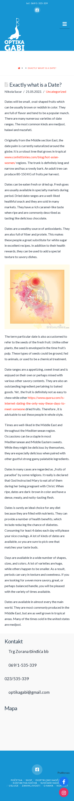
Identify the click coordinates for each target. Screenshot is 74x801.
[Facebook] (37, 10)
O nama (48, 785)
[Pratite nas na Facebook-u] (63, 781)
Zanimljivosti (31, 785)
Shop (29, 780)
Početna (16, 780)
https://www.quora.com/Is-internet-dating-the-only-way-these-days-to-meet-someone (35, 403)
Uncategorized (56, 91)
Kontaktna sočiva (25, 783)
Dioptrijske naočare (49, 780)
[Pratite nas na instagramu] (63, 792)
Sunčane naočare (52, 783)
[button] (65, 23)
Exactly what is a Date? (42, 68)
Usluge (14, 785)
